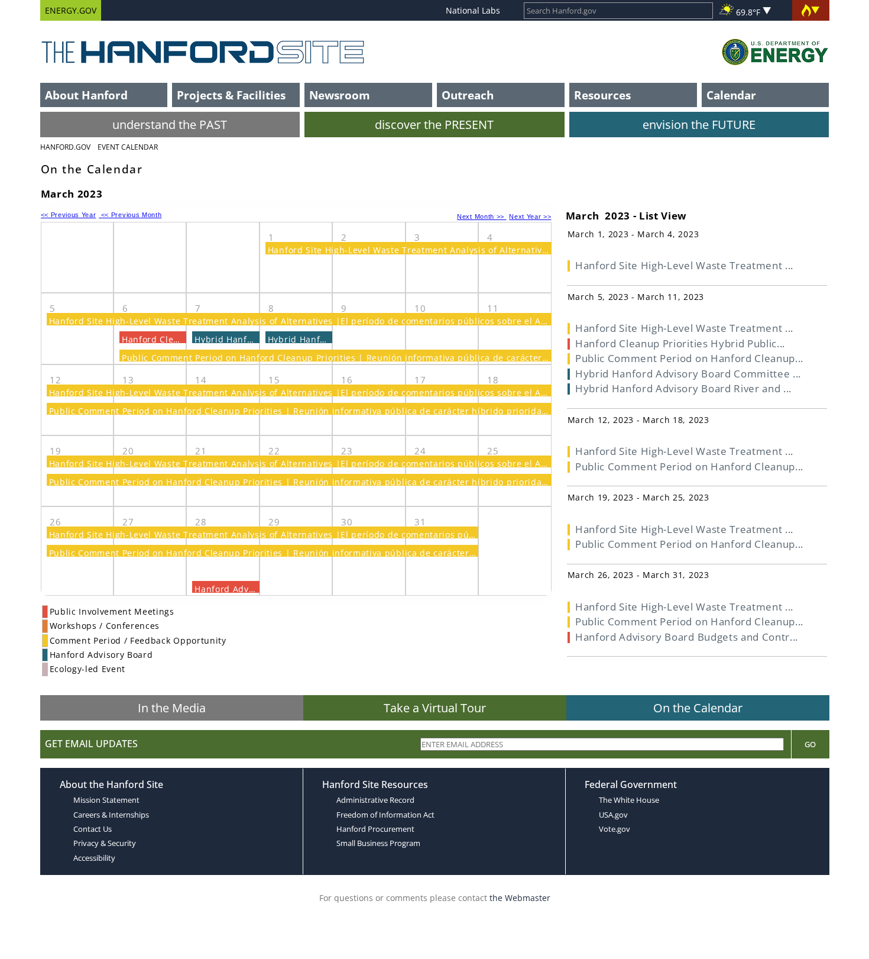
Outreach (468, 95)
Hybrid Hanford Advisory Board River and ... (683, 388)
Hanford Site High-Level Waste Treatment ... (684, 265)
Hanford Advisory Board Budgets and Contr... (686, 637)
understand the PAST (169, 125)
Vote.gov (614, 829)
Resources (602, 95)
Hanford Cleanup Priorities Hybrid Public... (680, 343)
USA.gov (613, 814)
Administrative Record (375, 800)
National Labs (473, 10)
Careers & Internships (111, 814)
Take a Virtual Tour (435, 708)
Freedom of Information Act (385, 814)
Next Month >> (482, 216)
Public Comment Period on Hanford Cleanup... (689, 358)
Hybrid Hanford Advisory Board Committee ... (688, 373)
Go (810, 744)
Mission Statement (106, 800)
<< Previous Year (68, 214)
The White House (629, 800)
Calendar (731, 95)
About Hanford (86, 95)
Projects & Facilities (231, 95)
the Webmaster (519, 897)
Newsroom (339, 95)
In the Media (172, 708)
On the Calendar (697, 708)
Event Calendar (128, 147)
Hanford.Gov (65, 147)
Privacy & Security (104, 843)
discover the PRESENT (434, 125)
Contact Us (92, 829)
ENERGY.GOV (70, 10)
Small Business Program (378, 843)
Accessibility (94, 858)
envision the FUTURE (699, 125)
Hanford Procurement (375, 829)
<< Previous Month (130, 214)
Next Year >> (530, 216)
